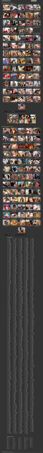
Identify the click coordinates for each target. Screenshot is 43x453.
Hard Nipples (20, 289)
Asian (11, 10)
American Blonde (8, 280)
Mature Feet (25, 249)
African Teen (8, 239)
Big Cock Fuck (8, 374)
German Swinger (20, 249)
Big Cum (7, 375)
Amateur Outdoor (8, 264)
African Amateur (8, 238)
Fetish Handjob (14, 410)
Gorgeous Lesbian (20, 261)
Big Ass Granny (8, 366)
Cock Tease (14, 317)
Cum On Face (14, 339)
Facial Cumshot (14, 391)
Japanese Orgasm (20, 360)
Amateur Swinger (8, 272)
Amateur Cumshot (8, 250)
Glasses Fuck (20, 258)
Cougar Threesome (14, 325)
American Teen (8, 285)
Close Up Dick (14, 313)
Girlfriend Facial (20, 255)
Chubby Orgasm (14, 302)
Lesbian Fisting (20, 400)
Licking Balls (20, 424)
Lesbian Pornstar (20, 410)
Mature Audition (20, 433)
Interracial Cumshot (20, 331)
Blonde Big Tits (8, 414)
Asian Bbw (8, 306)
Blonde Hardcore (8, 422)
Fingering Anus (14, 411)
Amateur (34, 33)
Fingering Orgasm (14, 413)
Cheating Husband (14, 292)
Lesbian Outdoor (20, 408)
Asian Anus (8, 305)
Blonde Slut (8, 428)
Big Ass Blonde (8, 363)
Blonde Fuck (8, 420)
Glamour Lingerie (20, 256)
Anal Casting (8, 286)
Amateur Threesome (8, 274)
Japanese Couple (20, 350)
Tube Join (10, 123)
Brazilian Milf (14, 246)
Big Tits (28, 18)
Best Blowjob (8, 358)
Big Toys (7, 386)
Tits (21, 172)
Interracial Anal (20, 328)
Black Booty (8, 394)
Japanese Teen (20, 363)
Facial (35, 172)
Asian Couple (8, 308)
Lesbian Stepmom (20, 416)
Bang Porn (21, 123)
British (23, 10)
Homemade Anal (20, 297)
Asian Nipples (8, 319)
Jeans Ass (19, 364)
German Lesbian (20, 246)
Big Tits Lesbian (8, 385)
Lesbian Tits (20, 420)
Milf (24, 10)
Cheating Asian (14, 288)
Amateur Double (8, 253)
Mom (7, 41)
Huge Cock (19, 320)
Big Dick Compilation (8, 377)
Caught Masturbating (14, 286)
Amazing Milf (8, 278)
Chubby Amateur (14, 296)
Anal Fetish (8, 289)
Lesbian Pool (20, 409)
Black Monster (8, 400)
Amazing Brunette (8, 277)
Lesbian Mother (20, 406)
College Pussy (14, 319)
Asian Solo (8, 324)
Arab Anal (8, 300)
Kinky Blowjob (20, 369)
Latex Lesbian (20, 377)
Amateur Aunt (8, 241)
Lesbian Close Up (20, 395)
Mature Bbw (25, 238)
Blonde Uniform (8, 431)
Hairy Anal (19, 275)
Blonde (35, 10)
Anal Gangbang (8, 291)
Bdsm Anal (8, 350)
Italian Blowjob (20, 342)
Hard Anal (19, 288)
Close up (29, 10)
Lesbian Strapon (20, 417)
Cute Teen (13, 349)
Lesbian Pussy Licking (20, 411)
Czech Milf (14, 353)
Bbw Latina (8, 339)
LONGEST (11, 111)
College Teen (14, 320)
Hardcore (6, 10)
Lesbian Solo (20, 414)
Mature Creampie (25, 245)
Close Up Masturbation (14, 314)
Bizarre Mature (8, 389)
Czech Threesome (14, 355)
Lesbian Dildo (20, 397)
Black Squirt (8, 406)
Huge (6, 41)
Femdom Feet (14, 405)
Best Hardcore (8, 360)
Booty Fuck (14, 241)
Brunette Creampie (14, 261)
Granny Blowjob (20, 263)
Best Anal (8, 356)
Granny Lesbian (20, 267)
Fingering (14, 79)
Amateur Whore (8, 275)
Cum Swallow (14, 342)
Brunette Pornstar (14, 267)
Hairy (30, 10)
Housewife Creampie (20, 316)
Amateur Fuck (8, 255)
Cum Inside (14, 338)
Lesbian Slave (20, 413)
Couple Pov (14, 328)
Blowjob (13, 10)
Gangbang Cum (14, 433)
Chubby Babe (14, 297)
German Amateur (20, 238)
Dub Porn (27, 123)
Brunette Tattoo (14, 271)
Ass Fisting (8, 328)
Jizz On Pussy (20, 366)
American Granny (8, 281)
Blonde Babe (8, 413)
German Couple (20, 242)
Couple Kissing (14, 327)
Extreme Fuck (14, 389)
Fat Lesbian (14, 399)
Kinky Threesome (20, 372)
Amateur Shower (8, 267)
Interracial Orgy (20, 338)
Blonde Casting (8, 416)
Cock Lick (13, 316)
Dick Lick (13, 358)
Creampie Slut (14, 333)
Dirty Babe (14, 361)
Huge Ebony (20, 322)
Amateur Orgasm (8, 263)
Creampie (5, 64)
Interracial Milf (20, 336)
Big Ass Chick (8, 364)
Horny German (20, 308)
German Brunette (20, 241)
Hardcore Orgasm (20, 292)
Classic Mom (14, 308)
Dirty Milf (13, 364)
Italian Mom (19, 345)
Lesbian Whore (20, 422)
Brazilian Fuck (14, 244)
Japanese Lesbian (20, 356)
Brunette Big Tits (14, 258)
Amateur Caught (8, 245)
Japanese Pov (20, 361)
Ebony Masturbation (14, 381)
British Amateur (14, 247)
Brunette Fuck (14, 263)
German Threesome (20, 250)
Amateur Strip (8, 270)
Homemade (23, 41)
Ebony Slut (14, 385)
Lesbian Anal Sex (20, 392)
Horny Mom (19, 311)
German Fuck (20, 244)
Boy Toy (13, 242)
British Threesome (14, 255)
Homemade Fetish (20, 299)
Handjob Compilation (20, 286)
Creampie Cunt (14, 331)
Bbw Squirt (8, 347)
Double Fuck (14, 370)
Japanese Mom (20, 359)
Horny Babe (20, 303)
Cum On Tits (14, 341)
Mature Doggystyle (25, 247)
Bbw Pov (7, 345)
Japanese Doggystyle (20, 352)
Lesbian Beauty (20, 394)
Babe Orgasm (8, 333)
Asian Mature (8, 317)
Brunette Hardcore (14, 264)
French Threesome (14, 431)
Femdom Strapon (14, 408)
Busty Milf (13, 281)
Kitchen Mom (20, 375)
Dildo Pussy (14, 359)
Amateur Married (8, 260)
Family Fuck (14, 392)
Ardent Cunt (16, 123)
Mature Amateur (20, 431)
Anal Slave (8, 295)
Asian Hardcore (8, 314)
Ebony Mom (14, 383)
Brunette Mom (14, 266)
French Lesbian (14, 428)
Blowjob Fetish (8, 433)
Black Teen (8, 408)
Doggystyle (13, 102)
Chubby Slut (14, 303)
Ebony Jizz (14, 380)
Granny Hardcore (20, 266)
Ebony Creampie (14, 377)
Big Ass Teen (8, 369)
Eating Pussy (14, 372)
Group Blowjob (20, 272)
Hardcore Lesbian (20, 291)
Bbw (19, 79)
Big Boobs (31, 33)
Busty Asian (14, 275)
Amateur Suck (8, 271)
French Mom (14, 430)
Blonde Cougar (8, 417)
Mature (7, 10)
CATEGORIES (3, 111)
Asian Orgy (8, 320)
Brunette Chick (14, 260)
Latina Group (20, 381)
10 (24, 111)
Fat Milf (13, 400)
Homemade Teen (20, 302)
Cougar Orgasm (14, 324)
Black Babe (8, 392)
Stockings (36, 18)
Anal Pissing (8, 294)
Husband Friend (20, 327)
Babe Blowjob (8, 331)
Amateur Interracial (8, 258)
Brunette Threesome (14, 272)
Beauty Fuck (8, 355)
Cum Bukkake (14, 335)
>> (25, 111)
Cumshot (23, 33)
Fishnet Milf (14, 419)
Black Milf (8, 399)
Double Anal (14, 369)
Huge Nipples (20, 324)
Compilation (20, 134)
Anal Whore (8, 299)
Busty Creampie (14, 278)
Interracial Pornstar (20, 339)
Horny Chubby (20, 306)
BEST (5, 111)
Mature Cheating (25, 244)
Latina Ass (19, 378)
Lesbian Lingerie (20, 403)
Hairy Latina (20, 281)
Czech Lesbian (14, 352)
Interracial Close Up (20, 330)
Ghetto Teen (20, 252)
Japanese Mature (20, 358)
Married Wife (20, 428)
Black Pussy (8, 403)
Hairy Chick (19, 278)
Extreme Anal (14, 388)
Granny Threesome (20, 271)
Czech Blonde (14, 350)
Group (9, 210)
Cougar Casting (14, 322)
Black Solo (8, 405)
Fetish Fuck (14, 409)
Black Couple (8, 395)
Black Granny (8, 397)
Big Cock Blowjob (8, 372)
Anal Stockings (8, 296)
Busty (14, 10)
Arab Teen (8, 303)
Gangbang (7, 33)
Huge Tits (19, 325)
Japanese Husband (20, 355)
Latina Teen (19, 389)
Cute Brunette (14, 347)
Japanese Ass (20, 347)
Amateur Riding (8, 266)
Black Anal (8, 391)
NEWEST (8, 111)
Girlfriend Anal (20, 253)
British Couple (14, 249)
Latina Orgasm (20, 385)
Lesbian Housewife (20, 402)
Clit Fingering (14, 310)
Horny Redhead (20, 313)
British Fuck (14, 250)
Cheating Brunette (14, 289)
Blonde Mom (8, 425)
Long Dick (19, 427)
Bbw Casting (8, 336)
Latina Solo (19, 388)
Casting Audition (14, 285)
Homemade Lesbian (20, 300)
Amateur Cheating (8, 246)
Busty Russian (14, 283)
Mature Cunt (25, 246)
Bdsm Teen (8, 352)
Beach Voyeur (8, 353)
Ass (14, 18)
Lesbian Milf (20, 405)
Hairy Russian (20, 285)
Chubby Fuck (14, 299)
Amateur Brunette (8, 244)
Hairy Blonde (20, 277)
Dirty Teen (13, 366)
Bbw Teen (8, 349)
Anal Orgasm (8, 292)
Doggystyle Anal (14, 367)
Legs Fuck (19, 391)
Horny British (20, 305)
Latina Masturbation (20, 383)
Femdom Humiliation (14, 406)
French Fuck (14, 427)
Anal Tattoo (8, 297)
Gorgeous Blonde (20, 260)
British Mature (14, 252)
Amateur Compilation (8, 247)
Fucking (29, 18)
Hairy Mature (20, 283)
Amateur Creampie (8, 249)
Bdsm (34, 187)
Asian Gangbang (8, 313)
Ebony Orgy (14, 384)
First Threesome (14, 417)
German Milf (20, 247)
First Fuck (13, 416)
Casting (14, 218)
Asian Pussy (8, 322)
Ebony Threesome (14, 386)
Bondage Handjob (14, 239)
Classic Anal (14, 305)
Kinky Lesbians (20, 370)
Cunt (37, 102)
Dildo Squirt (14, 360)
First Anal (13, 414)
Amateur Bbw (8, 242)
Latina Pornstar (20, 386)
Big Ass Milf (8, 367)
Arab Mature (8, 302)
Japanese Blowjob (20, 349)
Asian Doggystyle (8, 310)
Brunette (13, 33)
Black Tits (8, 409)
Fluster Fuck (33, 123)
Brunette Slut (14, 269)
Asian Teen (8, 325)
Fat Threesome (14, 403)
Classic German (14, 306)
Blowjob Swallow (14, 238)
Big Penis (8, 381)
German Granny (20, 245)
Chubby (15, 102)
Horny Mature (20, 310)
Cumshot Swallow (14, 344)
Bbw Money (8, 342)
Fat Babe (13, 395)
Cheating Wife (14, 295)
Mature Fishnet (25, 250)
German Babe (20, 239)
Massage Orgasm (20, 430)
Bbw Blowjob (8, 335)
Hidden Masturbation (20, 295)
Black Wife (8, 411)
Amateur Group (8, 256)
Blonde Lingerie (8, 424)
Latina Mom (19, 384)
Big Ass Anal (8, 361)
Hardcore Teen (20, 294)
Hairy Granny (20, 280)
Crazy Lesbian (14, 330)
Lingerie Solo (20, 425)
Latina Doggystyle (20, 380)
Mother (36, 64)
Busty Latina (14, 280)
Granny (8, 33)
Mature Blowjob (25, 242)
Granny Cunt (20, 264)
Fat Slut (13, 402)
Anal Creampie (8, 288)
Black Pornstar (8, 402)
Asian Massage (8, 316)
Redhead (9, 10)
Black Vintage (8, 410)
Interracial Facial (20, 333)
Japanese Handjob (20, 353)
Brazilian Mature (14, 245)
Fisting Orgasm (14, 420)
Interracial (15, 94)
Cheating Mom (14, 294)
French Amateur (14, 424)
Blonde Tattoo (8, 430)
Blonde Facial (8, 419)
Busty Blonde (14, 277)
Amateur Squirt (8, 269)
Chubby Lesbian (14, 300)
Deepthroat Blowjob (14, 356)
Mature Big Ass (25, 239)
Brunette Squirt (14, 270)
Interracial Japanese (20, 335)
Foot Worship (14, 422)
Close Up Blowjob (14, 311)
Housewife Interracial (20, 317)
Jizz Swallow (20, 367)
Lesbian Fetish (20, 399)
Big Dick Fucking (8, 378)
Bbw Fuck (8, 338)
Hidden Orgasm (20, 296)
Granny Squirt (20, 270)
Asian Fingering (8, 311)
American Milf (8, 283)
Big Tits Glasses (8, 384)
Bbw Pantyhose (8, 344)
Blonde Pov (8, 427)
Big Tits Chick (8, 383)
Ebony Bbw (14, 375)
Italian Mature (20, 344)
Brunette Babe (14, 256)
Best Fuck (8, 359)
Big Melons (8, 380)
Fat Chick (13, 397)
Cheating (36, 134)
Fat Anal (13, 394)
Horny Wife (19, 314)
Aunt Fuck (8, 330)
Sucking (36, 41)
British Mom (14, 253)
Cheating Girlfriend (14, 291)
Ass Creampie (8, 327)
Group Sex (19, 274)
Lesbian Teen (20, 419)
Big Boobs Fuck (8, 370)
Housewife (7, 64)
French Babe (14, 425)
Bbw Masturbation (8, 341)
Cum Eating (14, 336)
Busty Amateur (14, 274)
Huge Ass (19, 319)
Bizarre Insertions (8, 388)
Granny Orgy (20, 269)
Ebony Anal (14, 374)
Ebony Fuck (14, 378)
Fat (16, 164)
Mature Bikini (25, 241)
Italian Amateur (20, 341)
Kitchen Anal (20, 374)
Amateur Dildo (8, 252)
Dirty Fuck (13, 363)
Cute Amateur (14, 345)
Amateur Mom (8, 261)
